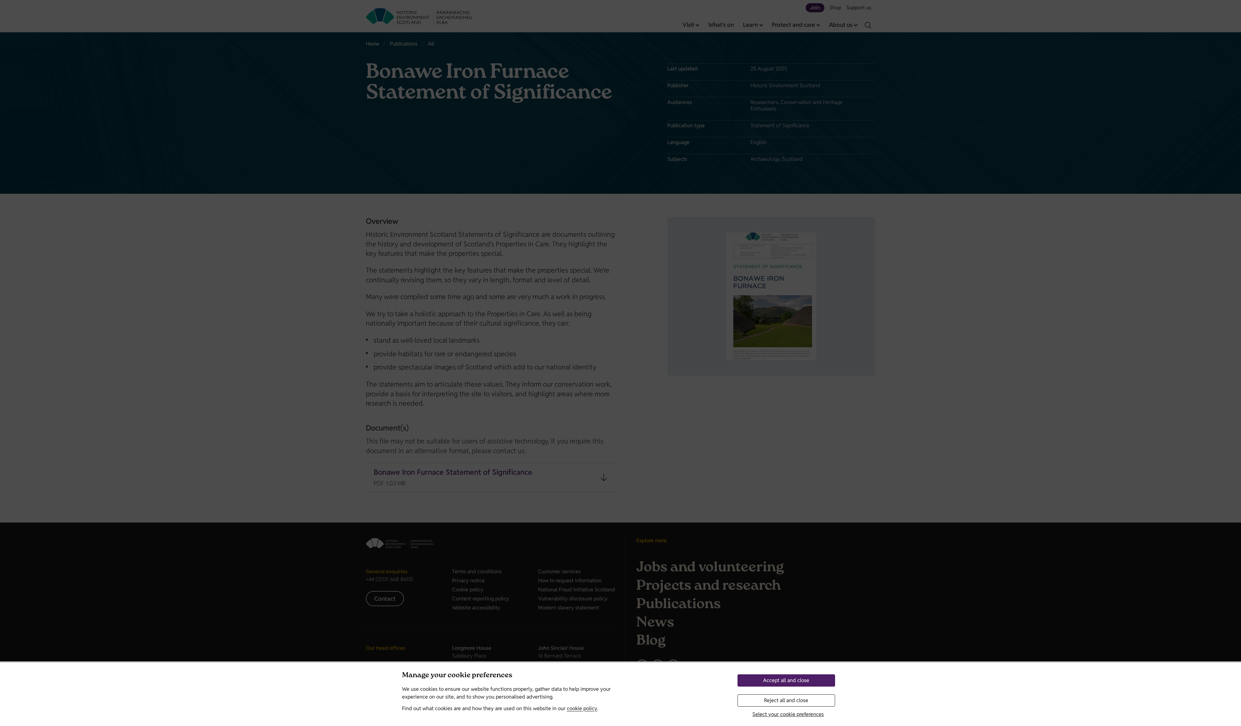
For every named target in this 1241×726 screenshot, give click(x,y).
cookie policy (582, 708)
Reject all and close (786, 700)
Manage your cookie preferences (457, 675)
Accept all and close (786, 680)
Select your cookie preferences (788, 714)
